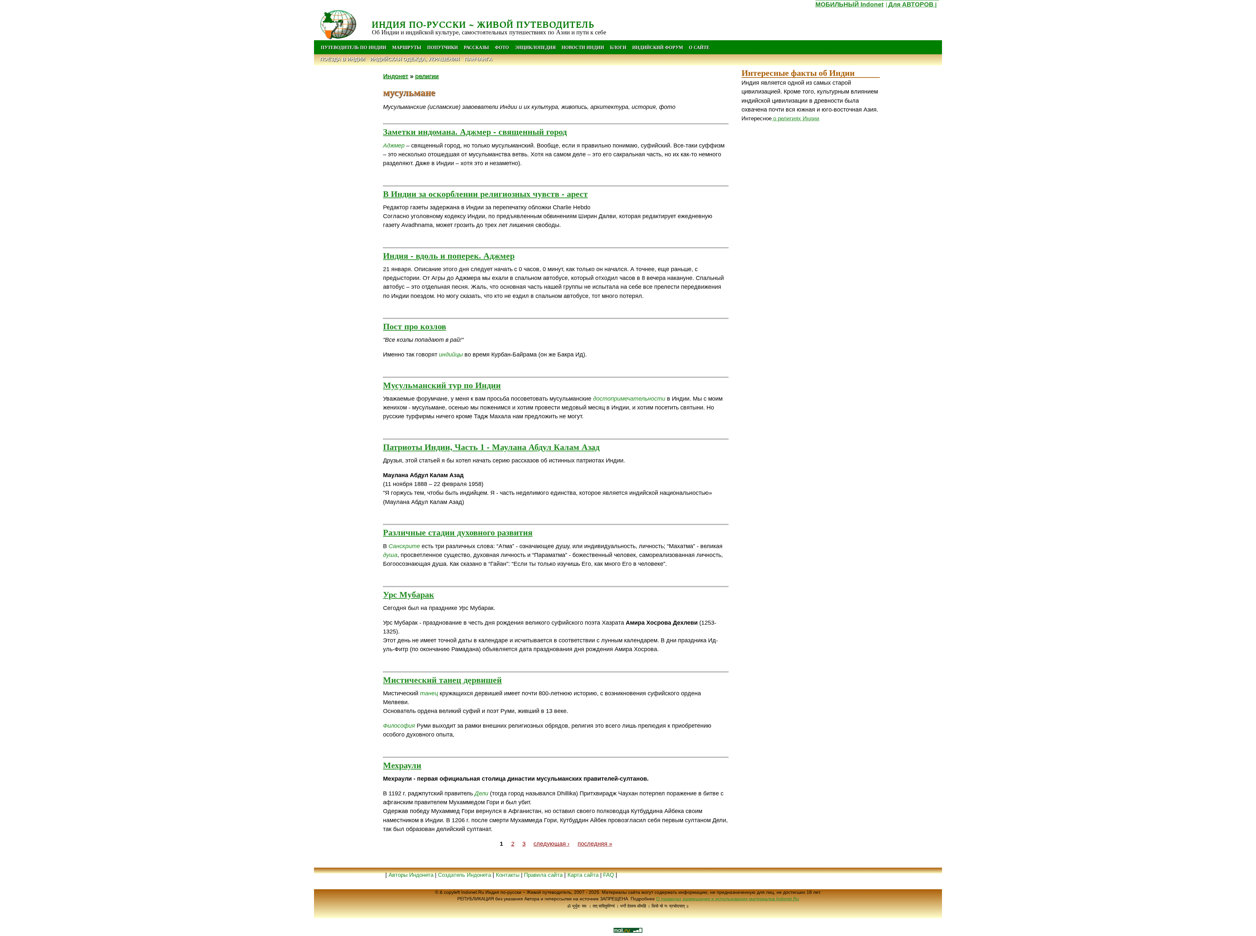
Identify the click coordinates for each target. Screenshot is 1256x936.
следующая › (551, 844)
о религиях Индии (795, 118)
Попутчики (443, 47)
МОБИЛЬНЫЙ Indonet (849, 4)
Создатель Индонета (464, 875)
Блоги (618, 47)
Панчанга (478, 59)
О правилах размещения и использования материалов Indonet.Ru (727, 898)
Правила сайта (543, 875)
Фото (502, 47)
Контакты (508, 875)
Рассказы (476, 47)
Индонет (395, 75)
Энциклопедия (535, 47)
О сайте (699, 47)
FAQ (608, 875)
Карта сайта (583, 875)
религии (427, 75)
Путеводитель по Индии (353, 47)
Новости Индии (583, 47)
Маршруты (406, 47)
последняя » (595, 844)
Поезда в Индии (342, 59)
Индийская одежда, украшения (415, 59)
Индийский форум (657, 47)
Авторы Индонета (411, 875)
